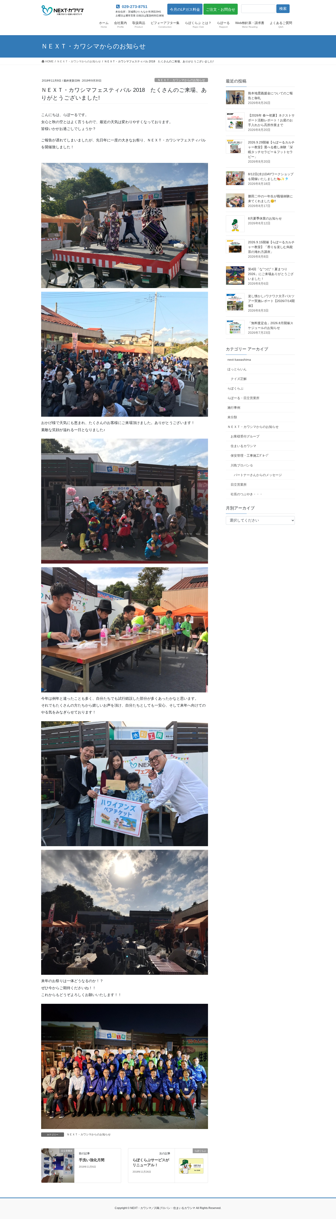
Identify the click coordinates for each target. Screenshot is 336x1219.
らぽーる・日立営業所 (243, 398)
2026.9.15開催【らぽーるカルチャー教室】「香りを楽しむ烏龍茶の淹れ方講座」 (271, 247)
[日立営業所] (57, 1165)
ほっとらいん (237, 369)
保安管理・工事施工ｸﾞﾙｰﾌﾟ (250, 455)
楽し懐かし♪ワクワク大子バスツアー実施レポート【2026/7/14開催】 (271, 300)
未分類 (232, 417)
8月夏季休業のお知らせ (265, 218)
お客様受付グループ (245, 436)
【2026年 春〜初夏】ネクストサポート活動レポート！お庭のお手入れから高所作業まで (271, 120)
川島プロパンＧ (242, 465)
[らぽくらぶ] (191, 1159)
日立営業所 (239, 484)
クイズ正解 (239, 379)
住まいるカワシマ (243, 446)
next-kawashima (239, 359)
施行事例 (233, 407)
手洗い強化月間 (91, 1160)
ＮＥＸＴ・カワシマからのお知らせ (181, 80)
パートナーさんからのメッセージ (258, 475)
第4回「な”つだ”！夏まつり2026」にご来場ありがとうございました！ (271, 274)
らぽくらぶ (235, 388)
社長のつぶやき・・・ (247, 494)
